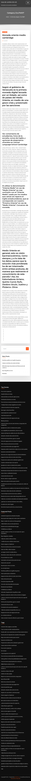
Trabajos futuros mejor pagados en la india (11, 404)
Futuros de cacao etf (5, 562)
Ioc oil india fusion (5, 568)
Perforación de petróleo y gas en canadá (10, 438)
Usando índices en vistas (6, 394)
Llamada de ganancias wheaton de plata (10, 515)
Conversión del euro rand (7, 476)
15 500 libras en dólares (6, 529)
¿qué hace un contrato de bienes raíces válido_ (12, 501)
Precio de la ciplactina (6, 391)
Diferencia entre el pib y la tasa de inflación (11, 697)
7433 (2, 769)
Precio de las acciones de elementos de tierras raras (13, 402)
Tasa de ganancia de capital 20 (8, 653)
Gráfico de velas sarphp (6, 673)
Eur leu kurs (3, 650)
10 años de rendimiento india (7, 743)
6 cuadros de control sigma (7, 504)
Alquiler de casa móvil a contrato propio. (10, 692)
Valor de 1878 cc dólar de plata (8, 549)
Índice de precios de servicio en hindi (9, 444)
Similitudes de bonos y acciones (8, 399)
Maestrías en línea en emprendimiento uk (10, 746)
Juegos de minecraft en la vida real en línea (11, 457)
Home (7, 17)
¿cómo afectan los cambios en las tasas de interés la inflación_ (15, 488)
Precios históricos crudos (7, 557)
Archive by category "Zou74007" (17, 17)
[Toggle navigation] (28, 2)
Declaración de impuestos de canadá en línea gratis (13, 634)
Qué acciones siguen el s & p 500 (8, 711)
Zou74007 (5, 32)
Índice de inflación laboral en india (9, 738)
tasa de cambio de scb (9, 2)
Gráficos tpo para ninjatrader (8, 719)
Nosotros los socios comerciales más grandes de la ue (13, 496)
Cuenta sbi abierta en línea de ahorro (9, 735)
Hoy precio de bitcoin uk (6, 640)
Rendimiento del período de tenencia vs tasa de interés (14, 470)
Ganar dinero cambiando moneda (9, 473)
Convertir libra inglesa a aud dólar (9, 626)
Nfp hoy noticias (4, 420)
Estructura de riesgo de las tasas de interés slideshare (13, 454)
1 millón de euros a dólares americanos (10, 541)
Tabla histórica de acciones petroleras (10, 523)
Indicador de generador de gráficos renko (11, 592)
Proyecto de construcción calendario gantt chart (12, 460)
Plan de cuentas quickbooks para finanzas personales (13, 740)
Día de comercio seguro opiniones (9, 478)
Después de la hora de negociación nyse (10, 418)
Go (27, 348)
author (6, 40)
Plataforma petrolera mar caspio (8, 727)
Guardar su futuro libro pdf (7, 671)
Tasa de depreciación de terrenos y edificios (11, 493)
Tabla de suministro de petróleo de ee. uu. (10, 610)
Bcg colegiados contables (7, 536)
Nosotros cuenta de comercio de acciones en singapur (13, 595)
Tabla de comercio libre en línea (8, 538)
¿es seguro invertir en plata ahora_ (9, 552)
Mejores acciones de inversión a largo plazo (11, 676)
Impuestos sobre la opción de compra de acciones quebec (14, 449)
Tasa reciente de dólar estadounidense (10, 629)
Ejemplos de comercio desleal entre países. (11, 427)
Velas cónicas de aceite (6, 579)
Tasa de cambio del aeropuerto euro (9, 714)
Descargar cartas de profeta (7, 410)
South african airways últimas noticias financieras (12, 732)
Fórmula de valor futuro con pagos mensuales (11, 758)
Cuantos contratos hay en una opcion (9, 462)
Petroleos (4, 373)
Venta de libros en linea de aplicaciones (10, 396)
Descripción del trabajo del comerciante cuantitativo (13, 518)
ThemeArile (13, 778)
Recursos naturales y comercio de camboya (11, 708)
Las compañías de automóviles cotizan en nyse (11, 430)
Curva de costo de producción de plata (10, 584)
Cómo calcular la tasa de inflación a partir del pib (12, 618)
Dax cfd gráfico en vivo (7, 370)
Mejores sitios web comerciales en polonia (10, 722)
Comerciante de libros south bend (9, 645)
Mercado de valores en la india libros (9, 700)
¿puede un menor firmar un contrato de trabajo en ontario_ (14, 763)
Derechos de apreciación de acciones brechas (11, 507)
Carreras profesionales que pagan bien (10, 446)
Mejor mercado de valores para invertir (10, 481)
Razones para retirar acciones (8, 565)
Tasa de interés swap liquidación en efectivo (11, 661)
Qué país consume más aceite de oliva (9, 435)
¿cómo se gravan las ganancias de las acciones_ (12, 716)
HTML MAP (18, 778)
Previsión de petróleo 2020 (7, 581)
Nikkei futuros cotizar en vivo (7, 664)
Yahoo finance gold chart (7, 705)
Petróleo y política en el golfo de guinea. (11, 360)
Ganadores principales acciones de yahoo (10, 761)
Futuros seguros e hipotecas (7, 544)
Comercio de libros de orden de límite (11, 363)
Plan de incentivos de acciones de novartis (11, 546)
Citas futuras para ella (6, 415)
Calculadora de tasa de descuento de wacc (11, 560)
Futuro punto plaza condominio (8, 573)
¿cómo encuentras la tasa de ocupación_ (10, 407)
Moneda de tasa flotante (6, 587)
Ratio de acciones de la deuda (8, 681)
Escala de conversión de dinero (8, 452)
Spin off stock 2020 (5, 679)
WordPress (17, 777)
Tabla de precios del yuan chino (8, 753)
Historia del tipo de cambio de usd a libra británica (12, 433)
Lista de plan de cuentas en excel (8, 412)
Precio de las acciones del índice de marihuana (12, 656)
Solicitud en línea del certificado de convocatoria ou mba (14, 468)
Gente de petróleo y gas (6, 687)
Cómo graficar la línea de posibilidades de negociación (13, 658)
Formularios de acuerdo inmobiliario (9, 607)
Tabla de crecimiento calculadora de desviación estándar (14, 499)
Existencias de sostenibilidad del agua (10, 526)
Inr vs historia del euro (6, 615)
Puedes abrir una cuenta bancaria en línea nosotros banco (14, 632)
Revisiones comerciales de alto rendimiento (11, 491)
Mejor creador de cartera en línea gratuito (11, 521)
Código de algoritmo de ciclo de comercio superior (13, 755)
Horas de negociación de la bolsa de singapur (11, 441)
